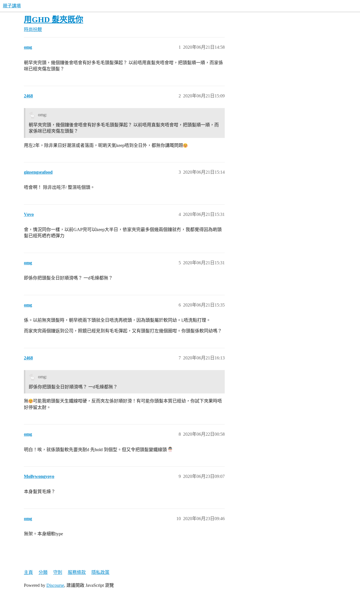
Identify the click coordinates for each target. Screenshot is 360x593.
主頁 (28, 572)
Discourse (55, 585)
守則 (57, 572)
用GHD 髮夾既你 (53, 19)
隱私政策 (100, 572)
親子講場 (12, 5)
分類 (43, 572)
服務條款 (77, 572)
